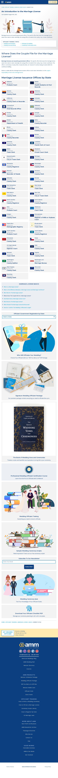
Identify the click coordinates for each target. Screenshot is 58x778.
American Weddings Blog (29, 658)
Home (3, 7)
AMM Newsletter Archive (29, 727)
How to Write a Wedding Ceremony (29, 701)
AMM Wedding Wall (29, 662)
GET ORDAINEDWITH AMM (8, 633)
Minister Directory (29, 665)
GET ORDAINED (52, 2)
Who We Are (29, 734)
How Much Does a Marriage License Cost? (15, 298)
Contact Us (29, 737)
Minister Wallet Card (29, 687)
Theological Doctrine (29, 730)
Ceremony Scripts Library (29, 708)
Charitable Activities (29, 748)
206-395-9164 (35, 654)
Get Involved (29, 755)
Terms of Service (10, 766)
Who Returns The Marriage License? (13, 301)
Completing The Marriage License (29, 45)
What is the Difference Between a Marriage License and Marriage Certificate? (24, 290)
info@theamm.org (25, 654)
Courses (29, 669)
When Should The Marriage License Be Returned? (17, 304)
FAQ (29, 741)
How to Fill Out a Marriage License (29, 705)
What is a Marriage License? (11, 287)
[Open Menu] (2, 2)
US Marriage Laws (29, 715)
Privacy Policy (48, 766)
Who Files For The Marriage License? (13, 292)
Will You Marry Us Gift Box (29, 684)
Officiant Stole (29, 691)
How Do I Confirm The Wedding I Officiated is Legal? (17, 307)
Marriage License (19, 7)
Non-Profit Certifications (29, 723)
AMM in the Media (29, 751)
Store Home (29, 694)
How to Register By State (29, 712)
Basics (24, 7)
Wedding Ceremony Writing (10, 45)
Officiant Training (9, 7)
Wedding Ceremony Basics (9, 43)
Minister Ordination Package (29, 677)
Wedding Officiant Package (29, 680)
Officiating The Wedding (27, 43)
